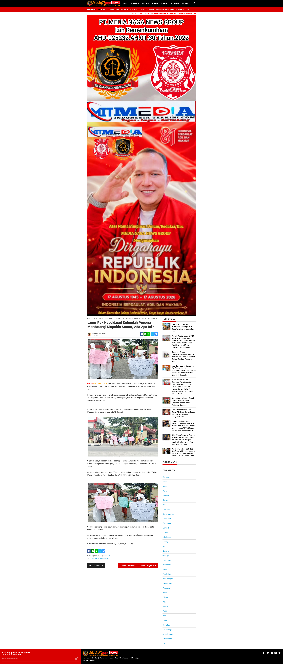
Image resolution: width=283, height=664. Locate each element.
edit (110, 555)
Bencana (166, 477)
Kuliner (165, 532)
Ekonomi (166, 495)
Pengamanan (167, 583)
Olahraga (166, 556)
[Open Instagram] (272, 653)
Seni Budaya (167, 630)
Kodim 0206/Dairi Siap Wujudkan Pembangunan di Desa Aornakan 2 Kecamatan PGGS (183, 327)
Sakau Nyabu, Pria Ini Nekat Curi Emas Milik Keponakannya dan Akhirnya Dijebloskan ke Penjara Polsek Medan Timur (183, 452)
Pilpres (165, 606)
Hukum (98, 558)
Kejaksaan (166, 509)
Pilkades (166, 602)
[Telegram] (152, 334)
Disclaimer (103, 658)
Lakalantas (167, 537)
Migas (165, 546)
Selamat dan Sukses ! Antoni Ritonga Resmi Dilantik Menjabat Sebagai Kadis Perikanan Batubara (183, 401)
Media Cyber (135, 658)
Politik (165, 611)
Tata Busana (167, 639)
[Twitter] (103, 551)
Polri (108, 558)
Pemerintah (167, 565)
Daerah (145, 3)
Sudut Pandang (168, 634)
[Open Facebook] (264, 653)
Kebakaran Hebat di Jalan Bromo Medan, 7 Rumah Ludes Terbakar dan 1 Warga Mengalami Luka (183, 413)
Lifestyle (174, 3)
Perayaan (166, 588)
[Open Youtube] (275, 653)
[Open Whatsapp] (279, 653)
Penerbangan (168, 579)
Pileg (165, 593)
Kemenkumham (168, 514)
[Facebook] (89, 551)
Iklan (111, 658)
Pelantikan (167, 560)
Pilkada (165, 597)
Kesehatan (167, 519)
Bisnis (164, 3)
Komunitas (167, 523)
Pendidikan (167, 574)
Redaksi (94, 658)
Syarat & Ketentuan (122, 658)
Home (124, 3)
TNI (164, 643)
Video (185, 3)
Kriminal (103, 558)
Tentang (86, 658)
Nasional (134, 3)
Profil (165, 620)
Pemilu (165, 569)
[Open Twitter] (268, 653)
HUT (164, 505)
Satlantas (166, 625)
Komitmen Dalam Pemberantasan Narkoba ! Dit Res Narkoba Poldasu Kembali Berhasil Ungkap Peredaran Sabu (183, 356)
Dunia (155, 3)
